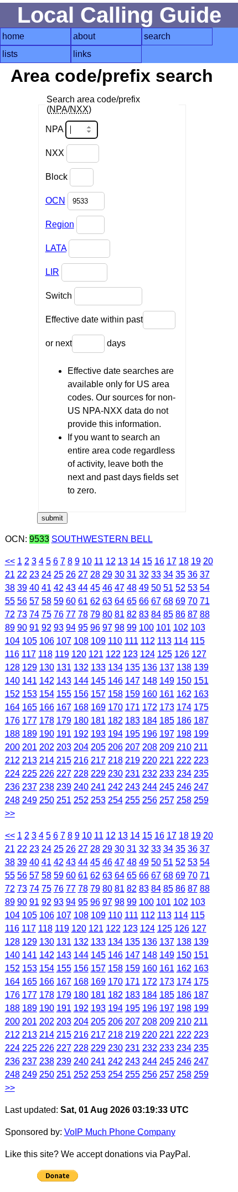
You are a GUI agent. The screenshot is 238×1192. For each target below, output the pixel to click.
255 (132, 800)
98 (120, 627)
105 (29, 641)
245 (166, 787)
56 (22, 601)
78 (83, 614)
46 (107, 587)
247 (201, 787)
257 (166, 800)
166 (46, 707)
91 (34, 627)
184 (149, 720)
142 (46, 680)
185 (166, 720)
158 (115, 694)
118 (45, 654)
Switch (59, 295)
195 (132, 733)
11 (99, 561)
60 (71, 601)
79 (95, 614)
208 (149, 747)
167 (63, 707)
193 (98, 733)
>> (10, 813)
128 (12, 667)
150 (184, 680)
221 (166, 760)
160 (149, 694)
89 (10, 627)
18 (184, 561)
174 (184, 707)
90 (22, 627)
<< (10, 561)
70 (193, 601)
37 (205, 574)
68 (168, 601)
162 (184, 694)
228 (81, 773)
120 (78, 654)
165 (29, 707)
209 (166, 747)
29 (107, 574)
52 (180, 587)
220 (149, 760)
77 (71, 614)
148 (149, 680)
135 (132, 667)
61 (83, 601)
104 (12, 641)
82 (132, 614)
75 (46, 614)
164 (12, 707)
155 (63, 694)
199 (201, 733)
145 (98, 680)
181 (98, 720)
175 (201, 707)
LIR (52, 272)
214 (46, 760)
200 (12, 747)
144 (81, 680)
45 (95, 587)
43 (71, 587)
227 (63, 773)
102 (180, 627)
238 (46, 787)
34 (168, 574)
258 (184, 800)
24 (46, 574)
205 (98, 747)
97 (107, 627)
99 (132, 627)
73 (22, 614)
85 (168, 614)
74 (34, 614)
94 (71, 627)
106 (46, 641)
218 (115, 760)
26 (71, 574)
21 (10, 574)
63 (107, 601)
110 (115, 641)
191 (63, 733)
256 (149, 800)
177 (29, 720)
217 (98, 760)
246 (184, 787)
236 (12, 787)
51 (168, 587)
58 (46, 601)
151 (201, 680)
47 (120, 587)
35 (180, 574)
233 (166, 773)
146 (115, 680)
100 (146, 627)
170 (115, 707)
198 (184, 733)
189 (29, 733)
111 (131, 641)
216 (81, 760)
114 (181, 641)
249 (29, 800)
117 (29, 654)
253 (98, 800)
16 (159, 561)
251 (63, 800)
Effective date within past (94, 319)
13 (123, 561)
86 (180, 614)
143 (63, 680)
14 (135, 561)
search (157, 36)
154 (46, 694)
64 (120, 601)
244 (149, 787)
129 (29, 667)
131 (63, 667)
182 (115, 720)
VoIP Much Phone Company (119, 1132)
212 (12, 760)
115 (197, 641)
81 (120, 614)
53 (193, 587)
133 (98, 667)
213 (29, 760)
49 (144, 587)
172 (149, 707)
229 (98, 773)
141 (29, 680)
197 (166, 733)
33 (156, 574)
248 (12, 800)
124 (147, 654)
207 (132, 747)
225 (29, 773)
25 (59, 574)
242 (115, 787)
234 (184, 773)
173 (166, 707)
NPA (55, 129)
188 (12, 733)
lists (10, 54)
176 (12, 720)
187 (201, 720)
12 (111, 561)
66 (144, 601)
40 (34, 587)
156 (81, 694)
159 (132, 694)
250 (46, 800)
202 (46, 747)
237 (29, 787)
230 (115, 773)
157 (98, 694)
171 (132, 707)
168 (81, 707)
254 (115, 800)
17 (172, 561)
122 (113, 654)
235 (201, 773)
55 (10, 601)
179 (63, 720)
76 (59, 614)
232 (149, 773)
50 (156, 587)
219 (132, 760)
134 (115, 667)
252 (81, 800)
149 (166, 680)
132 (81, 667)
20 (208, 561)
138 (184, 667)
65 (132, 601)
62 (95, 601)
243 (132, 787)
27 (83, 574)
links (82, 54)
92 (46, 627)
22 (22, 574)
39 (22, 587)
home (13, 36)
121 (96, 654)
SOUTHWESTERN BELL (102, 539)
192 (81, 733)
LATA (55, 248)
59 (59, 601)
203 (63, 747)
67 (156, 601)
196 (149, 733)
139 (201, 667)
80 (107, 614)
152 (12, 694)
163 (201, 694)
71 (205, 601)
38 (10, 587)
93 (59, 627)
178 (46, 720)
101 (163, 627)
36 (193, 574)
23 (34, 574)
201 (29, 747)
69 (180, 601)
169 (98, 707)
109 (98, 641)
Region (59, 224)
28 (95, 574)
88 (205, 614)
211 (201, 747)
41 (46, 587)
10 (87, 561)
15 (147, 561)
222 (184, 760)
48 (132, 587)
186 (184, 720)
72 (10, 614)
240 (81, 787)
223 (201, 760)
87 (193, 614)
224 (12, 773)
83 (144, 614)
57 (34, 601)
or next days (85, 343)
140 (12, 680)
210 (184, 747)
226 (46, 773)
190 (46, 733)
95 (83, 627)
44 (83, 587)
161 (166, 694)
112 (148, 641)
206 (115, 747)
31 (132, 574)
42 (59, 587)
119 (62, 654)
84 (156, 614)
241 (98, 787)
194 (115, 733)
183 (132, 720)
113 (164, 641)
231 (132, 773)
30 (120, 574)
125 (164, 654)
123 (130, 654)
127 (199, 654)
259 (201, 800)
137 (166, 667)
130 (46, 667)
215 (63, 760)
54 (205, 587)
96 (95, 627)
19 (196, 561)
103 (197, 627)
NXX (55, 153)
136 (149, 667)
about (84, 36)
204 (81, 747)
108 (81, 641)
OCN (55, 200)
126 (181, 654)
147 (132, 680)
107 (63, 641)
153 (29, 694)
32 (144, 574)
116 (12, 654)
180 (81, 720)
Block (57, 176)
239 (63, 787)
